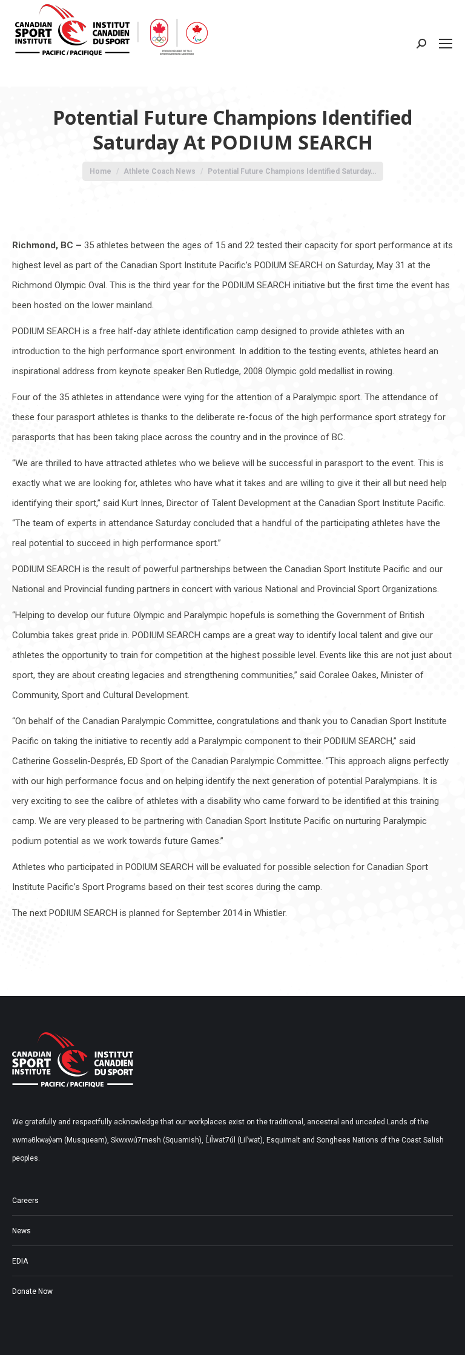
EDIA (20, 1261)
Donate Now (32, 1291)
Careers (25, 1200)
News (21, 1231)
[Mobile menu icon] (445, 43)
